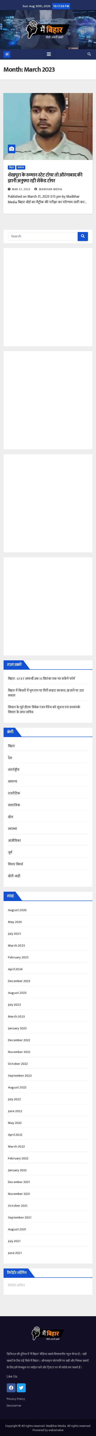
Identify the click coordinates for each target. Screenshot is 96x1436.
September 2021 (19, 1217)
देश (10, 758)
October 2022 (18, 1064)
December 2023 (19, 981)
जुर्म (10, 852)
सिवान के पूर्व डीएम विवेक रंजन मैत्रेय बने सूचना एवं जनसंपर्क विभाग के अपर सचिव (44, 710)
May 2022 (15, 1123)
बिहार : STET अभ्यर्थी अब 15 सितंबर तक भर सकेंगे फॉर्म (41, 679)
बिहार (11, 167)
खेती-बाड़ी (14, 876)
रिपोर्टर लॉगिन (16, 1285)
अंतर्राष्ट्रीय (13, 770)
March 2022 (16, 1146)
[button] (89, 54)
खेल (10, 817)
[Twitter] (21, 1387)
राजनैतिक (14, 793)
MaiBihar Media (50, 189)
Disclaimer (14, 1405)
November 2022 (19, 1052)
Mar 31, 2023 (21, 189)
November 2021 (19, 1194)
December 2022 (19, 1040)
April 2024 (15, 969)
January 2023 (17, 1028)
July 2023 (14, 1004)
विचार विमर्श (15, 864)
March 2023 (16, 1016)
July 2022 (14, 1099)
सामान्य (21, 167)
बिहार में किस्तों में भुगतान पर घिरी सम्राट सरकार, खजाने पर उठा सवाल (46, 693)
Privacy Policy (16, 1399)
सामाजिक (14, 805)
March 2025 (16, 945)
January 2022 (17, 1170)
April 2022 (15, 1135)
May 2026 (15, 922)
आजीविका (14, 840)
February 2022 (18, 1158)
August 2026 (17, 910)
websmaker (56, 1430)
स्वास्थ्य (12, 829)
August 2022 (17, 1087)
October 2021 (17, 1205)
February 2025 (18, 957)
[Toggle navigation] (49, 54)
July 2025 (14, 934)
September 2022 (20, 1075)
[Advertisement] (48, 296)
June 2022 (15, 1111)
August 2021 (17, 1229)
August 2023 (17, 993)
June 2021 (15, 1253)
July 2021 (14, 1241)
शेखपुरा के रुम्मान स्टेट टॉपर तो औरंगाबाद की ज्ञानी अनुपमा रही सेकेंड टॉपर (45, 178)
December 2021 (19, 1182)
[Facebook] (11, 1387)
